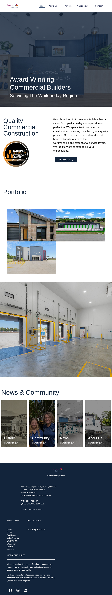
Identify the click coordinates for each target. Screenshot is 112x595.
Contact (99, 6)
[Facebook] (10, 590)
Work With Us (12, 541)
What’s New (82, 6)
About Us (53, 6)
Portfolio (69, 6)
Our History (11, 535)
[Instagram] (17, 590)
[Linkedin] (25, 590)
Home (42, 6)
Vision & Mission (13, 538)
